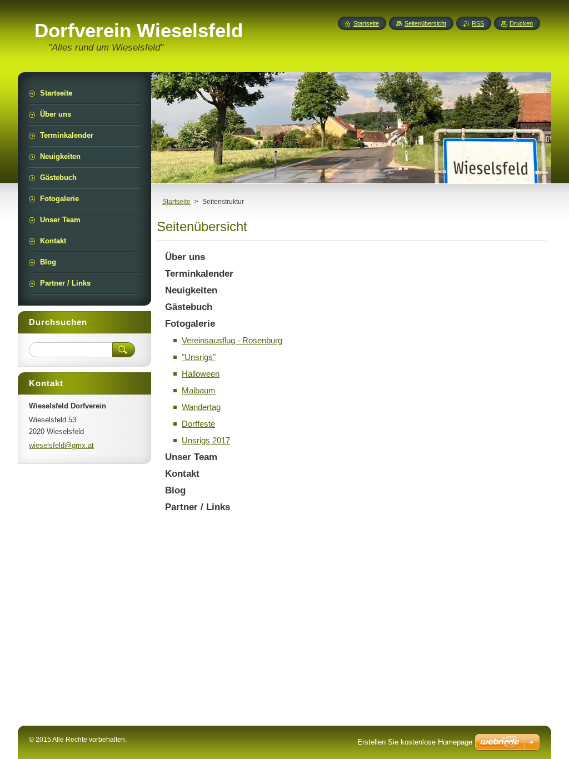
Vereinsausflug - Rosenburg (232, 340)
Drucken (521, 23)
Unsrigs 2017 (206, 440)
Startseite (176, 201)
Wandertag (201, 407)
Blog (175, 490)
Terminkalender (199, 273)
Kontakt (182, 473)
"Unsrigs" (199, 357)
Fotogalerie (190, 323)
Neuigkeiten (191, 290)
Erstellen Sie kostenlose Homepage (414, 742)
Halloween (200, 373)
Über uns (185, 257)
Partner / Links (197, 507)
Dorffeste (198, 423)
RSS (478, 23)
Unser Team (191, 457)
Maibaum (199, 390)
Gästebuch (188, 307)
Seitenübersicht (425, 23)
